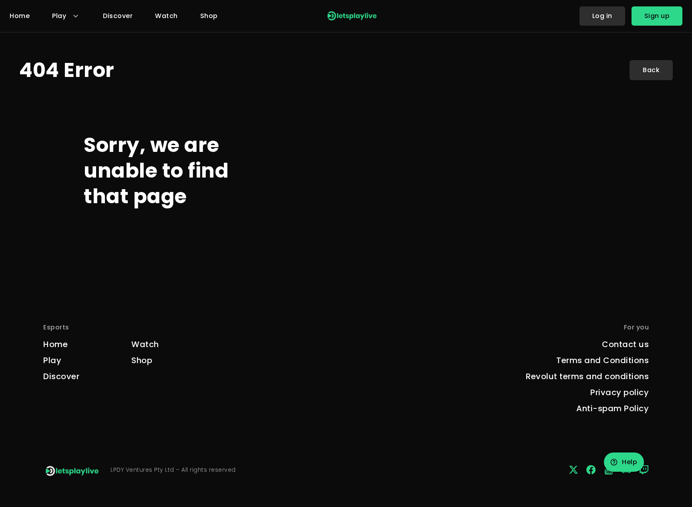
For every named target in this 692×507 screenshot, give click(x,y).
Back (651, 70)
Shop (209, 15)
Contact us (625, 344)
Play (52, 360)
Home (20, 15)
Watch (166, 15)
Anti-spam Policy (612, 408)
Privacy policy (619, 392)
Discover (118, 15)
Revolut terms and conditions (587, 376)
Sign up (657, 15)
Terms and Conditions (602, 360)
